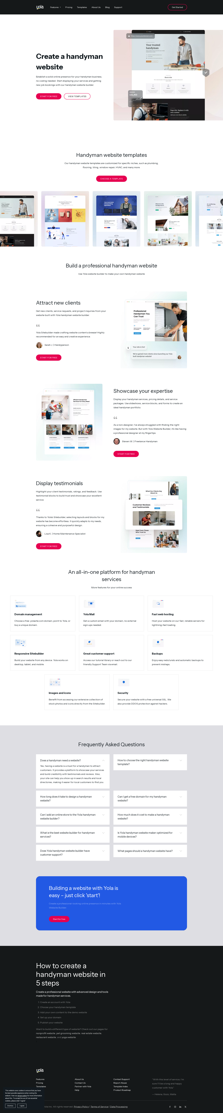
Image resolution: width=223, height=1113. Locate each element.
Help (77, 1090)
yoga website (69, 1037)
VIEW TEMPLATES (77, 96)
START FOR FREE (48, 96)
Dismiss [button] (10, 1106)
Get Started (177, 7)
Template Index (120, 1086)
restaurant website (46, 1037)
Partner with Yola (83, 1086)
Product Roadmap (122, 1090)
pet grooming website (68, 1033)
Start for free (59, 919)
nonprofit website (45, 1033)
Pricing (39, 1083)
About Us (79, 1079)
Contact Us (80, 1083)
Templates (41, 1086)
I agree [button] (22, 1106)
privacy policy (22, 1096)
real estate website (91, 1033)
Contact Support (121, 1079)
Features (40, 1079)
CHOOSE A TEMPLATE (111, 178)
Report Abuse (120, 1083)
